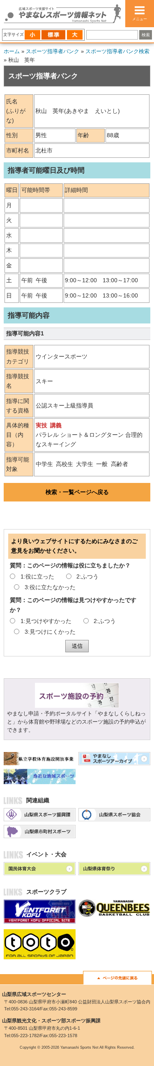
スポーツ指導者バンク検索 (117, 51)
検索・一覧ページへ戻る (77, 492)
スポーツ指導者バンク (52, 51)
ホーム (12, 51)
